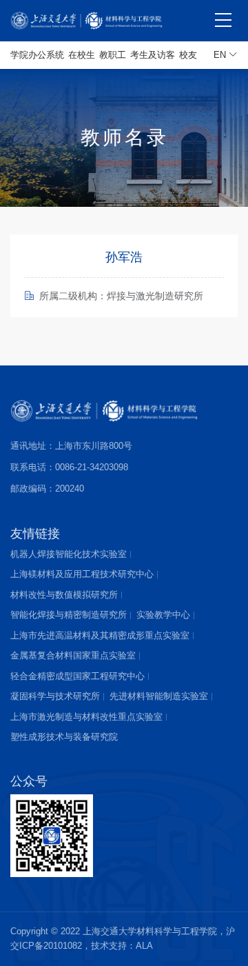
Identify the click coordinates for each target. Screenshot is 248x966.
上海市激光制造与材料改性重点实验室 (86, 717)
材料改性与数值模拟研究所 (64, 595)
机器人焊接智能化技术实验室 (68, 554)
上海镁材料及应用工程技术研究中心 (82, 574)
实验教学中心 (163, 615)
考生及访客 (152, 55)
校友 (188, 55)
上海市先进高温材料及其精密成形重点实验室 (99, 635)
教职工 (112, 55)
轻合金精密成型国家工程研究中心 (77, 676)
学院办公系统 (37, 55)
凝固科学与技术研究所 (55, 696)
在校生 (81, 55)
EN (221, 55)
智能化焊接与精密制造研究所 (68, 615)
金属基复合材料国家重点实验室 (73, 655)
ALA (144, 945)
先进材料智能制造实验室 (159, 696)
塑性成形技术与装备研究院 (64, 737)
